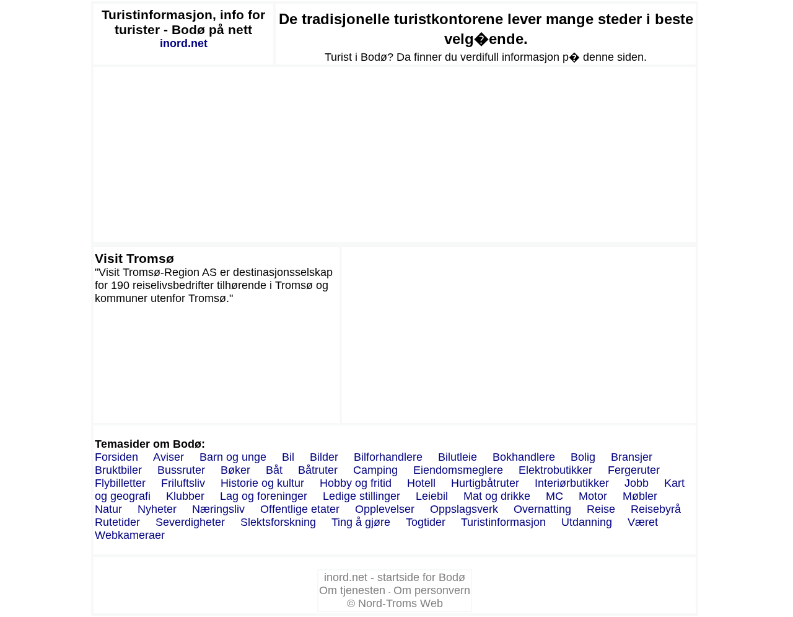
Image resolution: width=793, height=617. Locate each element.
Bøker (235, 470)
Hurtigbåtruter (485, 483)
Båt (274, 470)
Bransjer (631, 457)
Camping (375, 470)
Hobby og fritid (356, 483)
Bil (288, 457)
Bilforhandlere (388, 457)
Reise (601, 509)
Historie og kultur (262, 483)
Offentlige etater (300, 509)
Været (643, 522)
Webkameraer (130, 535)
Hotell (421, 483)
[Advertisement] (394, 154)
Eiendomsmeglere (458, 470)
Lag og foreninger (263, 496)
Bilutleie (457, 457)
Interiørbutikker (572, 483)
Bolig (583, 457)
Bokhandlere (524, 457)
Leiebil (432, 496)
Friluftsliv (183, 483)
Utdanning (586, 522)
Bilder (324, 457)
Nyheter (157, 509)
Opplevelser (384, 509)
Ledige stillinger (361, 496)
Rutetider (117, 522)
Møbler (640, 496)
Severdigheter (190, 522)
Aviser (168, 457)
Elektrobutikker (555, 470)
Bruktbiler (118, 470)
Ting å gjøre (360, 522)
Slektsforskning (278, 522)
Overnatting (542, 509)
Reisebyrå (656, 509)
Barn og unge (232, 457)
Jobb (636, 483)
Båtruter (318, 470)
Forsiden (116, 457)
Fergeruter (634, 470)
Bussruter (181, 470)
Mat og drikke (496, 496)
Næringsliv (218, 509)
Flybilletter (120, 483)
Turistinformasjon (503, 522)
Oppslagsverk (464, 509)
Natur (108, 509)
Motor (593, 496)
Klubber (185, 496)
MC (554, 496)
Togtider (425, 522)
